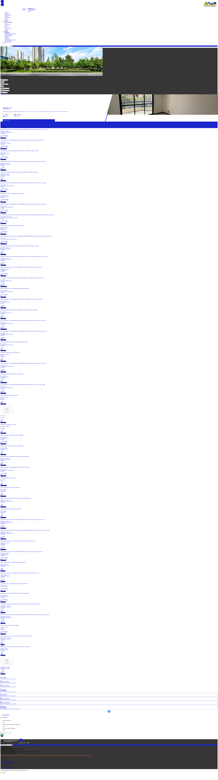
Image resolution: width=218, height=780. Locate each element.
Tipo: (1, 78)
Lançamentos (7, 17)
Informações (5, 31)
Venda (29, 8)
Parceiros (7, 37)
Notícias (6, 36)
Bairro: (1, 85)
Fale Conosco (6, 763)
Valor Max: (2, 89)
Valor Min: (2, 87)
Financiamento (8, 35)
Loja (6, 27)
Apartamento (31, 10)
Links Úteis (7, 38)
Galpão (6, 20)
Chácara (6, 19)
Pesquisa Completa (9, 34)
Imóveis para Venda (7, 767)
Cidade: (2, 83)
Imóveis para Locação (7, 768)
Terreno (6, 16)
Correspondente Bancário (10, 39)
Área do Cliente (8, 40)
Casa (29, 11)
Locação (4, 21)
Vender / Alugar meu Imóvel (10, 33)
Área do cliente (6, 715)
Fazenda (7, 14)
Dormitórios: (2, 91)
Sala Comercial (8, 15)
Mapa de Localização (7, 761)
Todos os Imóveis (31, 9)
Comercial (7, 13)
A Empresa (7, 32)
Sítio (6, 18)
